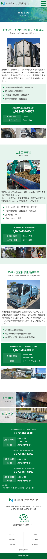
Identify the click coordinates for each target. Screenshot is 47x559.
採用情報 (35, 545)
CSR (35, 534)
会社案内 (35, 539)
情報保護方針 (23, 550)
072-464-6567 (24, 111)
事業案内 (12, 539)
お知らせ (12, 545)
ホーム (11, 534)
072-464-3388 (24, 350)
